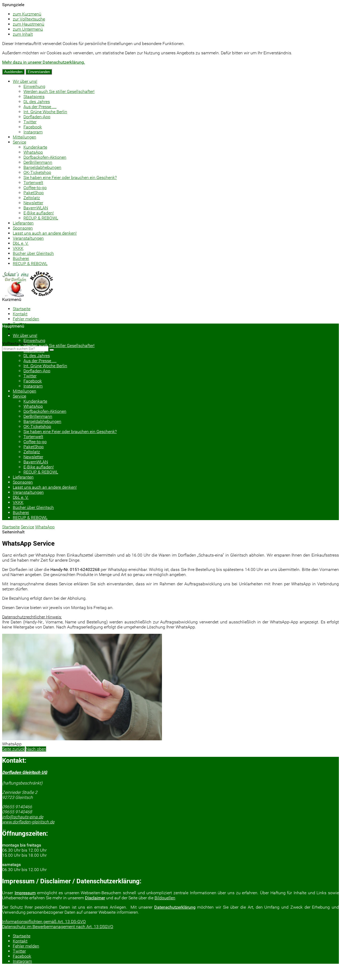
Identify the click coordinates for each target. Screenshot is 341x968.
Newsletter (33, 202)
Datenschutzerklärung (175, 907)
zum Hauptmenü (28, 24)
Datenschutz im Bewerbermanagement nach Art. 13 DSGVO (57, 926)
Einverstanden (39, 72)
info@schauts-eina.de (22, 816)
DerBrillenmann (37, 162)
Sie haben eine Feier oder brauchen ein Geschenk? (70, 177)
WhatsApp (33, 152)
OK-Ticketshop (37, 172)
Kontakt (20, 313)
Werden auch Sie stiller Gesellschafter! (59, 91)
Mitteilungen (24, 137)
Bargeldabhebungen (42, 167)
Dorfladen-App (36, 116)
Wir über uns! (25, 81)
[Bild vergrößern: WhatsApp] (82, 738)
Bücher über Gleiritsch (33, 253)
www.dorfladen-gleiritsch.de (28, 821)
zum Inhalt (23, 34)
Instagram (33, 131)
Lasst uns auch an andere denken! (45, 233)
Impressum (25, 892)
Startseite (21, 308)
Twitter (29, 121)
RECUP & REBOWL (40, 217)
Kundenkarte (35, 147)
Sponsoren (23, 228)
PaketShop (33, 192)
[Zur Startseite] (28, 295)
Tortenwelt (33, 182)
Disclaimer (95, 897)
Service (19, 142)
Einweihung (34, 86)
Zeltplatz (31, 197)
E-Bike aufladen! (38, 212)
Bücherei (21, 258)
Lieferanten (23, 223)
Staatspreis (33, 96)
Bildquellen (165, 897)
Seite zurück (13, 748)
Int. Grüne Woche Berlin (45, 111)
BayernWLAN (35, 207)
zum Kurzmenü (27, 14)
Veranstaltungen (28, 238)
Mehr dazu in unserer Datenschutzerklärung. (43, 62)
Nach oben (36, 748)
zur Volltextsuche (29, 19)
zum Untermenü (28, 29)
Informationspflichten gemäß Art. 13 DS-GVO (44, 921)
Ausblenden (13, 72)
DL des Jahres (36, 101)
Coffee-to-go (35, 187)
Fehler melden (26, 318)
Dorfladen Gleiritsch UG (24, 772)
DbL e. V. (21, 243)
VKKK (18, 248)
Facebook (32, 126)
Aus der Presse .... (39, 106)
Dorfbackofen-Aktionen (44, 157)
